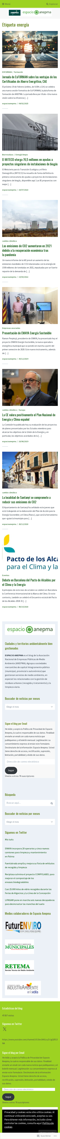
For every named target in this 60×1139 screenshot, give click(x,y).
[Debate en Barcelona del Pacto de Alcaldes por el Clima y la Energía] (30, 552)
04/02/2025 (23, 103)
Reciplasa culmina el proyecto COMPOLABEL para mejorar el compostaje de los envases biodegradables (29, 878)
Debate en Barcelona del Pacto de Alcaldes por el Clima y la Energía (28, 582)
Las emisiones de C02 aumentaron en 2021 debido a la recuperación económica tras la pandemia (27, 250)
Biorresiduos (7, 154)
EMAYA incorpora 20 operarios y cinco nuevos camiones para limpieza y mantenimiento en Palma (27, 852)
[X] (4, 1029)
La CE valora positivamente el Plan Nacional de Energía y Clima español (28, 417)
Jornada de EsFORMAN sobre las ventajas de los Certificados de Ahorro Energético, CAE (29, 79)
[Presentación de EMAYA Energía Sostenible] (30, 305)
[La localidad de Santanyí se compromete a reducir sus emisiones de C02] (30, 470)
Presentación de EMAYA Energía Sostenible (26, 333)
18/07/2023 (23, 190)
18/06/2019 (23, 441)
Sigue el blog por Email (16, 723)
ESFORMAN (7, 72)
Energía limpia (22, 154)
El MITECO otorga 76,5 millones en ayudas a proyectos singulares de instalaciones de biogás (30, 161)
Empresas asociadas (11, 328)
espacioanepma (9, 103)
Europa (22, 410)
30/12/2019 (23, 358)
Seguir (11, 770)
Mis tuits (9, 839)
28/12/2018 (23, 524)
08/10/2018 (23, 606)
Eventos (5, 575)
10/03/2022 (23, 277)
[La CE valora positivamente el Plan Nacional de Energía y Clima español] (30, 387)
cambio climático (9, 241)
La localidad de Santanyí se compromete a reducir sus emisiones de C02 (26, 499)
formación (18, 72)
